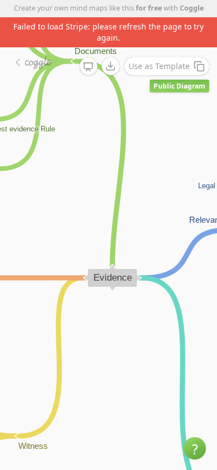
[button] (195, 448)
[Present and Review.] (88, 67)
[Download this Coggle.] (111, 66)
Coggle (192, 8)
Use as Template (159, 66)
